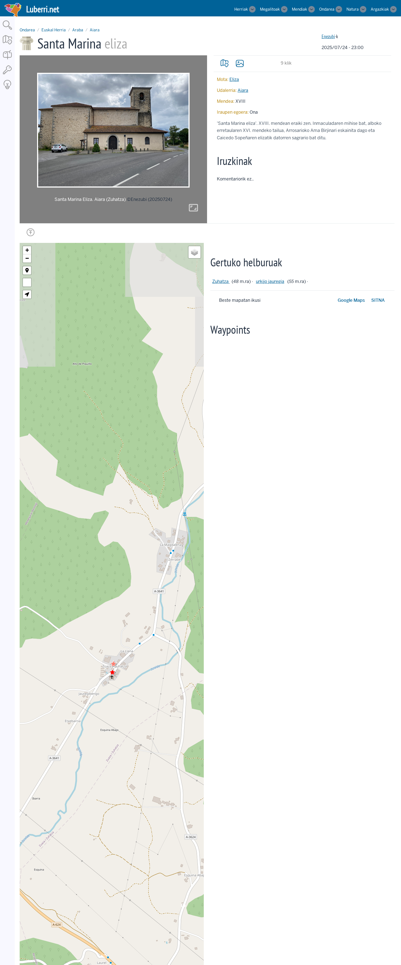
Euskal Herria (53, 30)
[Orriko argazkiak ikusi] (239, 63)
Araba (77, 30)
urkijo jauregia (270, 281)
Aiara (95, 30)
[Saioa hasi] (7, 74)
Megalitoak (270, 9)
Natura (352, 9)
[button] (113, 664)
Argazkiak (380, 9)
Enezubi (328, 36)
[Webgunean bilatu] (7, 30)
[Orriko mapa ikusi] (224, 63)
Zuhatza (221, 281)
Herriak (241, 9)
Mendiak (299, 9)
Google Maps (351, 300)
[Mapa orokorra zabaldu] (7, 45)
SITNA (378, 300)
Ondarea (326, 9)
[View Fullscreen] (27, 282)
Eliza (234, 79)
